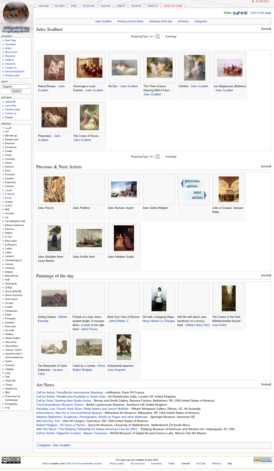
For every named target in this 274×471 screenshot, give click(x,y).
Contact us (10, 113)
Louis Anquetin (116, 369)
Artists (74, 5)
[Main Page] (16, 16)
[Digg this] (241, 12)
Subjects (121, 5)
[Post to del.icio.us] (238, 12)
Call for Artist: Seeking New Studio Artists (64, 400)
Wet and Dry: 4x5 (48, 421)
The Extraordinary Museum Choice (60, 404)
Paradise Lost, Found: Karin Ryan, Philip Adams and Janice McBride (83, 408)
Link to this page (261, 12)
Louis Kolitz (219, 325)
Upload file (10, 101)
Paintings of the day (160, 21)
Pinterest (216, 463)
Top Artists (60, 5)
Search (4, 81)
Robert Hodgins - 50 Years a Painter (61, 425)
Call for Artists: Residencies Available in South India (71, 396)
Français (9, 194)
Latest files (10, 105)
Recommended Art (14, 71)
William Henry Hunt (198, 325)
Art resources (138, 463)
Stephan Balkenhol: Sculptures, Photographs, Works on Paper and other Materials (92, 417)
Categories (200, 21)
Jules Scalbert (103, 21)
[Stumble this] (234, 12)
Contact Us (152, 5)
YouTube (201, 463)
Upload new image (173, 5)
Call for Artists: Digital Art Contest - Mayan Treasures (72, 433)
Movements (89, 5)
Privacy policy (117, 463)
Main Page (43, 5)
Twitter (171, 463)
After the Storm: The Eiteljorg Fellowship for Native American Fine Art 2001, (87, 429)
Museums (106, 5)
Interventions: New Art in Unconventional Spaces (69, 412)
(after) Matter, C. (119, 321)
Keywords (136, 5)
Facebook (156, 463)
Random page (12, 75)
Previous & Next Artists (130, 21)
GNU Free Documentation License (84, 463)
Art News (183, 21)
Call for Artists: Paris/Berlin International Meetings (70, 392)
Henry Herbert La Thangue (158, 321)
